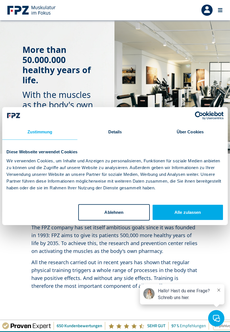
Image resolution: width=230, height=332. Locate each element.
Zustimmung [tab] (39, 131)
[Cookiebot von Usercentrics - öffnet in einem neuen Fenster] (199, 115)
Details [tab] (115, 131)
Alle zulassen (187, 212)
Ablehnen (113, 212)
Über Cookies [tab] (190, 131)
